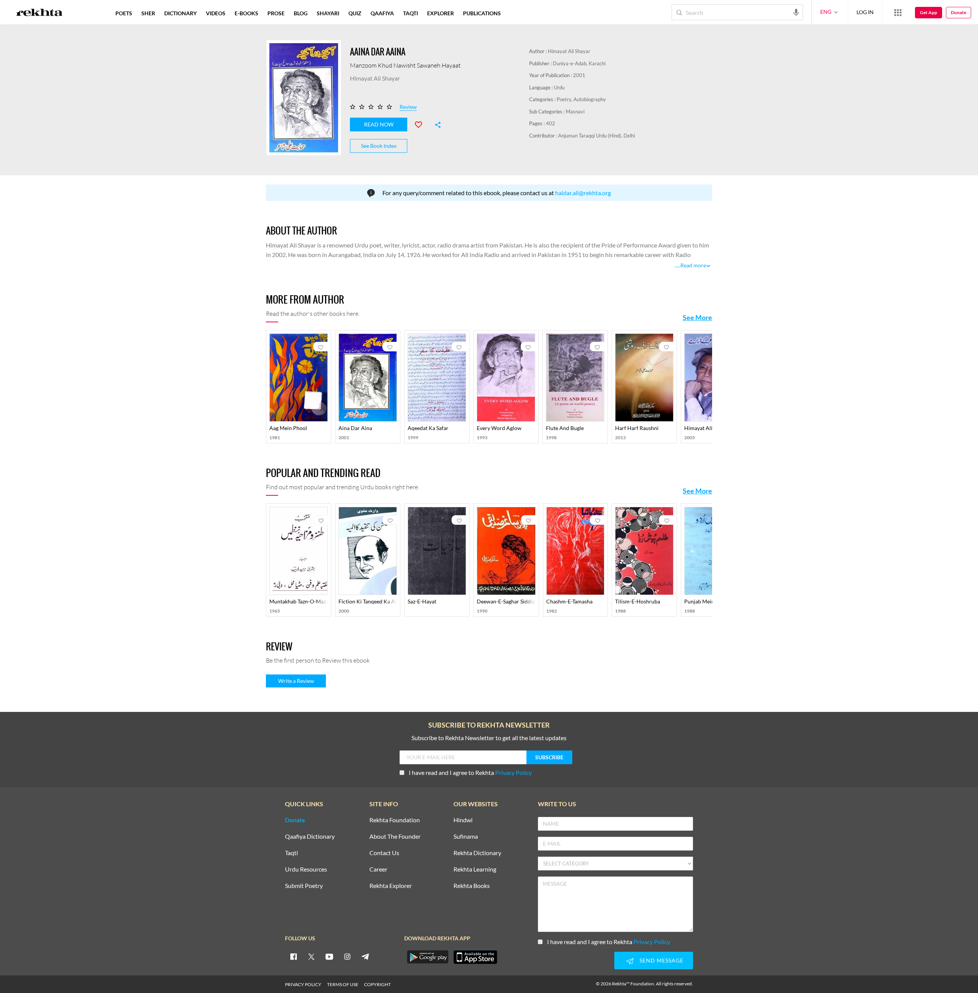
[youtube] (329, 956)
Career (378, 869)
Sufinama (465, 836)
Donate (958, 12)
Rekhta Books (471, 886)
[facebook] (293, 956)
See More (697, 317)
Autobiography (589, 99)
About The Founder (395, 836)
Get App (928, 12)
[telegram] (365, 956)
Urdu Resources (306, 869)
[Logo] (39, 13)
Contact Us (384, 853)
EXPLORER (440, 13)
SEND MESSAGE (661, 960)
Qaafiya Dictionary (310, 836)
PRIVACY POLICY (303, 984)
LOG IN (865, 12)
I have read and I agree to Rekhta (470, 772)
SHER (148, 13)
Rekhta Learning (474, 869)
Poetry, (565, 99)
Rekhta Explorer (390, 886)
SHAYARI (328, 13)
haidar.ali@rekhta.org (583, 192)
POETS (123, 13)
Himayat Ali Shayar (569, 51)
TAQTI (410, 13)
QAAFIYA (382, 13)
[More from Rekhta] (898, 12)
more (518, 13)
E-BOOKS (246, 13)
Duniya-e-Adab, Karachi (579, 63)
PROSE (276, 13)
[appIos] (475, 957)
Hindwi (463, 820)
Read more (693, 265)
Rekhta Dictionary (477, 853)
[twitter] (311, 956)
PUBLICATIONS (482, 13)
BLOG (301, 13)
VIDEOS (215, 13)
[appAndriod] (427, 957)
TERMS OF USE (342, 984)
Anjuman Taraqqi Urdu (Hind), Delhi (596, 136)
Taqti (291, 853)
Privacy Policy (513, 772)
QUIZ (354, 13)
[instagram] (347, 956)
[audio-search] (796, 12)
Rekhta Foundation (394, 820)
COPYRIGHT (377, 984)
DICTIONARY (180, 13)
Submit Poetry (304, 886)
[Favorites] (422, 124)
